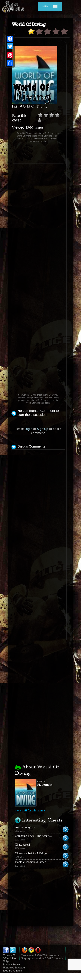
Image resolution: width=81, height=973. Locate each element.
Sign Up (42, 429)
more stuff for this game (29, 810)
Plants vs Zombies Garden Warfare (35, 862)
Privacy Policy (11, 964)
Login (28, 429)
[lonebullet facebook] (6, 952)
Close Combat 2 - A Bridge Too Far (36, 853)
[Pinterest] (10, 55)
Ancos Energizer (25, 827)
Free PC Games (12, 970)
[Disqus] (38, 498)
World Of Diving (33, 106)
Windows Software (14, 967)
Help (6, 961)
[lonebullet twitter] (13, 952)
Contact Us (9, 955)
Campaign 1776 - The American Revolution (41, 835)
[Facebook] (10, 38)
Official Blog (10, 958)
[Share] (10, 63)
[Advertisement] (46, 153)
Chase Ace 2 (22, 844)
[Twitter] (10, 46)
